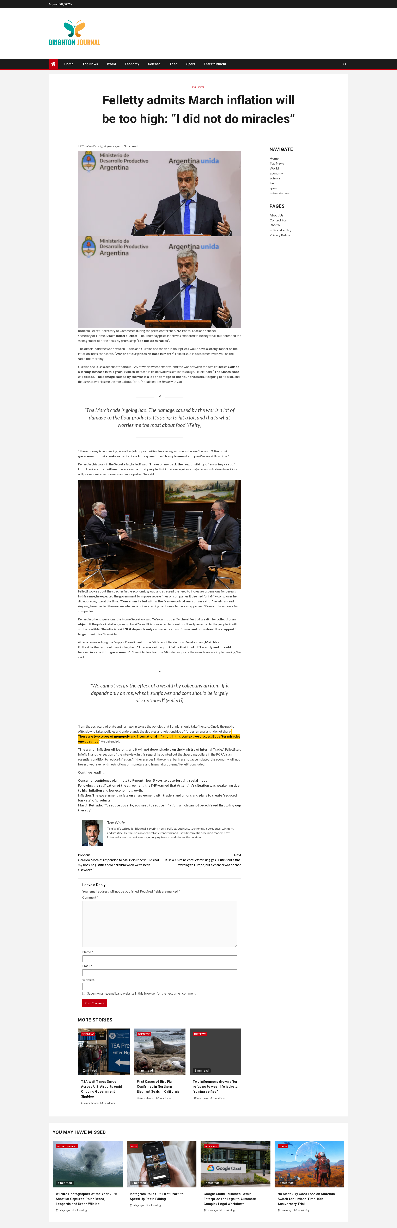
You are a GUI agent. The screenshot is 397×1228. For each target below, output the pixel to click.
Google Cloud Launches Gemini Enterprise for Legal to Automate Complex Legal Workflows (230, 1199)
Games (283, 1146)
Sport (190, 64)
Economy (132, 64)
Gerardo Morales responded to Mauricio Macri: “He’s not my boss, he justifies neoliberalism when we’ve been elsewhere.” (118, 862)
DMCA (275, 225)
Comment (90, 897)
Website (88, 980)
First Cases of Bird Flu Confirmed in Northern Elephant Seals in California (158, 1086)
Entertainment (215, 64)
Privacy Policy (280, 235)
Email (87, 966)
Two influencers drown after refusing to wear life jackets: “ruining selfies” (215, 1086)
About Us (276, 215)
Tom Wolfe (89, 146)
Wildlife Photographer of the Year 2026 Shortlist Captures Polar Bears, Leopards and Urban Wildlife (86, 1199)
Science (154, 64)
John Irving (109, 1102)
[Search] (344, 64)
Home (69, 64)
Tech (173, 64)
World (111, 64)
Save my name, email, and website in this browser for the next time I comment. (141, 993)
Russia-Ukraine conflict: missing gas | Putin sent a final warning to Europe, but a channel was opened (203, 860)
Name (87, 952)
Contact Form (279, 220)
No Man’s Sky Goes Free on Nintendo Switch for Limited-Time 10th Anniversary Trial (306, 1199)
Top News (90, 64)
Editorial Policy (280, 230)
